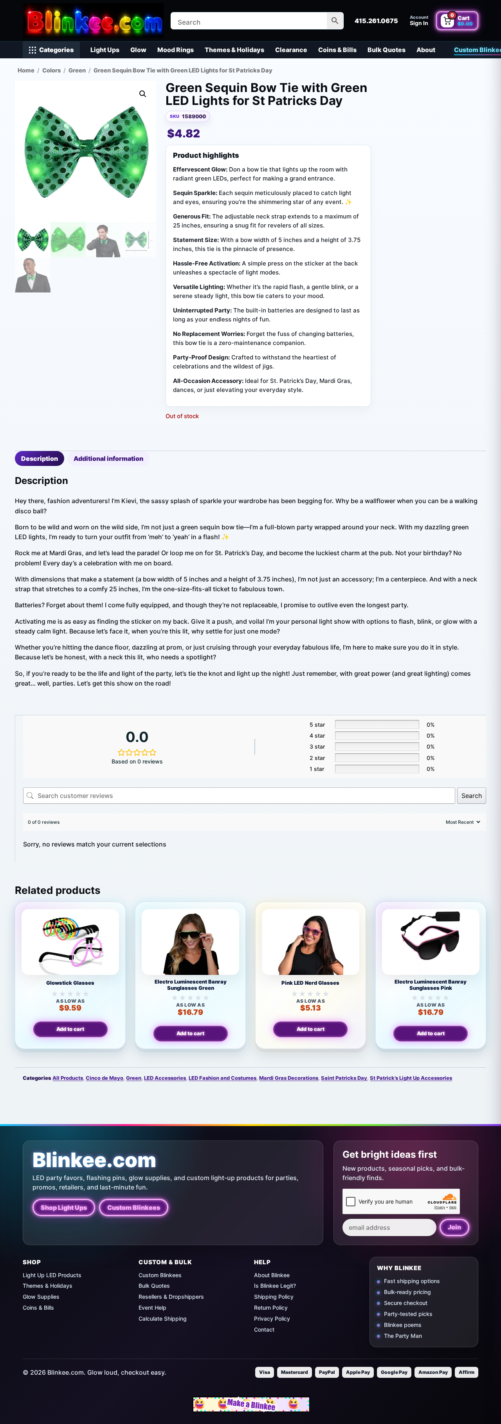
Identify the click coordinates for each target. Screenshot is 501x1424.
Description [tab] (39, 458)
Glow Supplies (41, 1296)
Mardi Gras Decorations (288, 1078)
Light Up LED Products (52, 1275)
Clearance (291, 50)
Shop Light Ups (64, 1207)
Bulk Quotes (386, 50)
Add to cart (70, 1029)
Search (471, 796)
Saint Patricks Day (344, 1078)
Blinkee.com (94, 1160)
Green (77, 70)
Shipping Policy (274, 1296)
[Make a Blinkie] (251, 1404)
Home (26, 70)
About (425, 50)
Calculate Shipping (163, 1318)
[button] (143, 94)
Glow (138, 50)
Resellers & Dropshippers (171, 1296)
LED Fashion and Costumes (222, 1078)
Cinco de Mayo (104, 1078)
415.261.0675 (376, 21)
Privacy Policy (272, 1318)
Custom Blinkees (133, 1207)
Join (454, 1227)
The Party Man (403, 1335)
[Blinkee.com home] (93, 20)
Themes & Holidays (234, 50)
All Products (67, 1078)
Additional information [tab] (108, 458)
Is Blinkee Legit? (275, 1285)
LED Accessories (165, 1078)
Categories (56, 50)
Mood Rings (175, 50)
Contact (264, 1329)
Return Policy (271, 1307)
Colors (51, 70)
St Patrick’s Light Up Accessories (411, 1078)
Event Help (152, 1307)
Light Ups (104, 50)
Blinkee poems (403, 1324)
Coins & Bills (337, 50)
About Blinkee (272, 1275)
